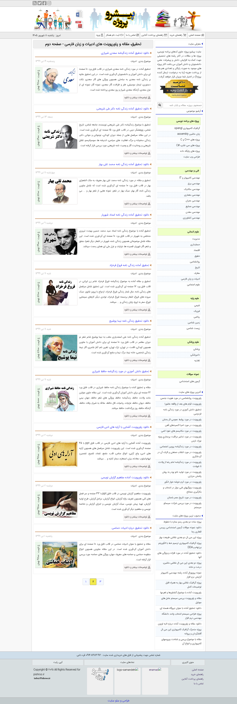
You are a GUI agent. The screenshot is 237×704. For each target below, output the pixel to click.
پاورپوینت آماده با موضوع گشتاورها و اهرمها (180, 593)
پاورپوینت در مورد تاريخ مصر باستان (184, 498)
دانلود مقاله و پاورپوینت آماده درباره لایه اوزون (179, 624)
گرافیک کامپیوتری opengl (187, 128)
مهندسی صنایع (193, 206)
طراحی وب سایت (191, 157)
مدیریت (196, 239)
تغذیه (197, 361)
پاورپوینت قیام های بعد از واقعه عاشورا (183, 404)
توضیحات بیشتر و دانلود (135, 98)
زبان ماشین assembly (188, 134)
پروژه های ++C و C (190, 140)
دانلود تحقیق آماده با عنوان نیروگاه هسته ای (180, 608)
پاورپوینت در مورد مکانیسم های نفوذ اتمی (181, 431)
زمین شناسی (194, 323)
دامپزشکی (195, 355)
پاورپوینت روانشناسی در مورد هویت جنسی (180, 398)
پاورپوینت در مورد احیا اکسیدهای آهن (183, 425)
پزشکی (196, 349)
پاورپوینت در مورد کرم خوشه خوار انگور (182, 482)
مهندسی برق (194, 184)
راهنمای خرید (176, 35)
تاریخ (197, 267)
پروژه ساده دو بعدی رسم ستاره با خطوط (182, 522)
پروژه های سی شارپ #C (188, 145)
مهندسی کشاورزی (191, 218)
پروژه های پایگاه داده (190, 151)
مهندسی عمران (193, 201)
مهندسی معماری (192, 195)
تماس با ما (131, 35)
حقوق (197, 256)
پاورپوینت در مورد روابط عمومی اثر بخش (181, 420)
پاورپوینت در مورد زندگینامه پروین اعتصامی (180, 447)
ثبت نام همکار (112, 35)
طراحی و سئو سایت (118, 700)
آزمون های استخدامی (189, 381)
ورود (98, 35)
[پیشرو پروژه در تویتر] (39, 3)
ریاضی (197, 317)
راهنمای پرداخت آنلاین (152, 35)
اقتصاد (197, 250)
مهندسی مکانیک (192, 189)
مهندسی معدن (193, 212)
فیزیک (197, 311)
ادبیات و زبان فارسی (190, 279)
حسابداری (195, 245)
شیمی (197, 305)
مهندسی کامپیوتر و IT (189, 178)
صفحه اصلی (194, 35)
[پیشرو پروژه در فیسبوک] (44, 3)
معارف (197, 273)
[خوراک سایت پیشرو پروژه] (35, 3)
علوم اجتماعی (193, 285)
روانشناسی (195, 262)
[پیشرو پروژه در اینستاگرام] (49, 3)
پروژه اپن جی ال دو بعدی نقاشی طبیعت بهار (180, 537)
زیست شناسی (193, 328)
